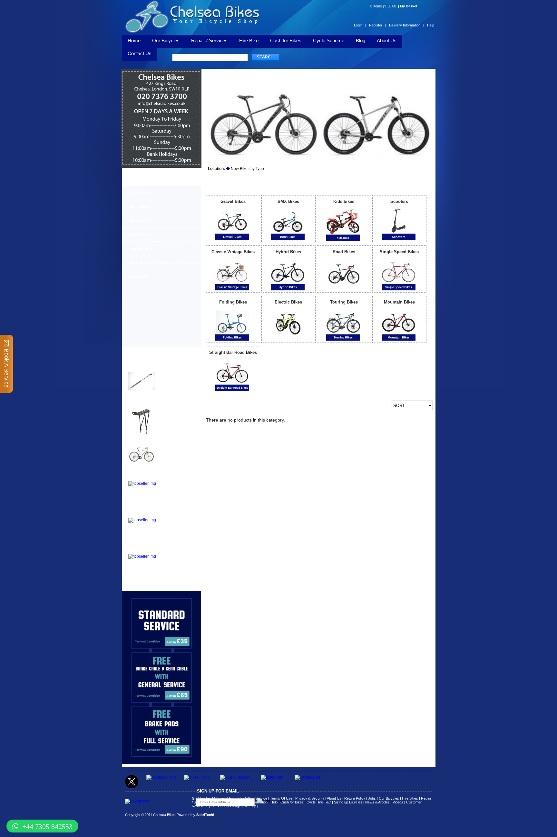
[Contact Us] (161, 105)
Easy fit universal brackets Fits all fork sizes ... (174, 487)
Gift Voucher (201, 798)
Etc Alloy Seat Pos (146, 513)
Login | (360, 25)
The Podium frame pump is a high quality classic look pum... (177, 378)
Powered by (195, 815)
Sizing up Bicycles (348, 802)
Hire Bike (249, 40)
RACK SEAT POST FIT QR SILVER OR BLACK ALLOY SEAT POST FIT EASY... (177, 525)
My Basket (408, 6)
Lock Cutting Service (251, 798)
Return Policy (354, 798)
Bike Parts (140, 234)
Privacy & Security (309, 798)
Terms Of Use (281, 798)
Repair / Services (209, 40)
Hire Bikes (410, 798)
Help (430, 25)
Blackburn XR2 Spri (147, 404)
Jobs (372, 798)
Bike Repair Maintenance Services (165, 262)
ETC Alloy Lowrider (147, 477)
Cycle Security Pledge (223, 806)
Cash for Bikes (285, 40)
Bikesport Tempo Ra (148, 440)
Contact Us (223, 798)
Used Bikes (141, 192)
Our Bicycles (166, 40)
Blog (360, 40)
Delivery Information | (406, 25)
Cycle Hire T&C (319, 802)
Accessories (142, 248)
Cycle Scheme (328, 40)
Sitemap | (251, 806)
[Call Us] (161, 99)
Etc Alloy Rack (142, 550)
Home (134, 40)
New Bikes (140, 206)
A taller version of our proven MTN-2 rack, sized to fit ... (174, 414)
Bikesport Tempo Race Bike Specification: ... (175, 449)
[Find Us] (161, 90)
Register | (377, 25)
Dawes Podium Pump (149, 367)
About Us (386, 40)
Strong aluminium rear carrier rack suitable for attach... (176, 560)
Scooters (139, 276)
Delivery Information (252, 802)
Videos (398, 802)
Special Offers (144, 220)
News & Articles (377, 802)
